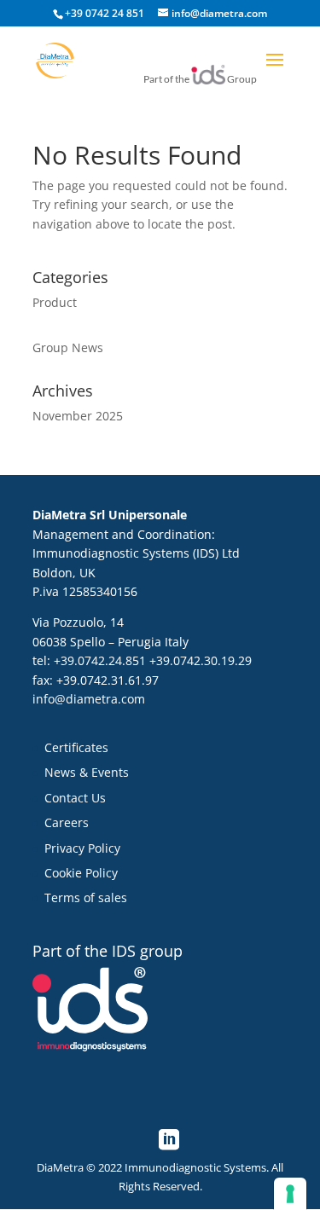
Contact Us (75, 798)
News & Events (86, 772)
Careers (66, 822)
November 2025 (77, 416)
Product (54, 302)
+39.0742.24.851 (100, 660)
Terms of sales (85, 897)
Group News (67, 347)
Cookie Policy (81, 873)
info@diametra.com (88, 699)
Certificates (76, 747)
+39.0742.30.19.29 (200, 660)
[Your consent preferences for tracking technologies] (290, 1194)
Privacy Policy (82, 848)
